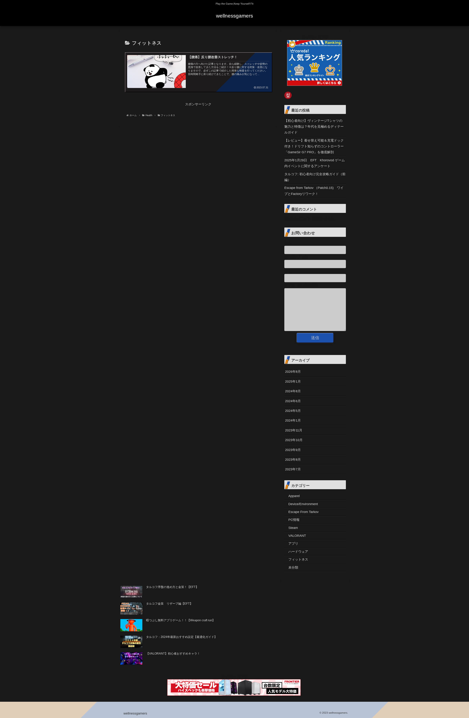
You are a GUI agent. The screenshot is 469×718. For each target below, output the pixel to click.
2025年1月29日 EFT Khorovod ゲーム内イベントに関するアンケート (314, 163)
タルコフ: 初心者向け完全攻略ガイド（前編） (315, 177)
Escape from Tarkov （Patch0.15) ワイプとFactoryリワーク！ (314, 191)
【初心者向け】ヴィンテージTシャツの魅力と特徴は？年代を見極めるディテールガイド (314, 126)
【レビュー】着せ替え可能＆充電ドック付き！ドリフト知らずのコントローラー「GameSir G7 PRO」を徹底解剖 (314, 146)
